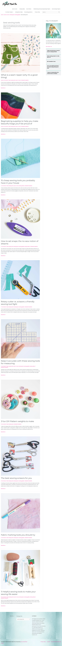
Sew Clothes (28, 8)
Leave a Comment (4, 80)
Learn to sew (14, 8)
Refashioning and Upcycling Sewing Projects (42, 8)
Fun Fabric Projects (9, 12)
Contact (48, 641)
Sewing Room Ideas (19, 12)
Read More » (3, 87)
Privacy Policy (37, 12)
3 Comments (3, 480)
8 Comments (3, 424)
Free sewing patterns (28, 12)
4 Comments (3, 185)
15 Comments (3, 597)
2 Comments (3, 246)
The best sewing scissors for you (16, 478)
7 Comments (3, 306)
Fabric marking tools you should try (18, 535)
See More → (12, 616)
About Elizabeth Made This (56, 641)
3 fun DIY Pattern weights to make (17, 421)
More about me (49, 46)
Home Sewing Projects (56, 8)
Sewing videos (22, 8)
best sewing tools (12, 80)
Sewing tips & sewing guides (19, 246)
